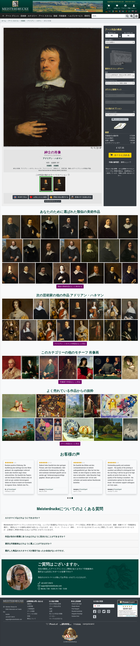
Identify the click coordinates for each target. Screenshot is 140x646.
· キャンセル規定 (32, 614)
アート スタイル (45, 16)
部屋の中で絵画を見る (82, 197)
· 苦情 (28, 616)
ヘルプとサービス (75, 16)
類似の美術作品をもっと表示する (70, 286)
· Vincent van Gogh (76, 604)
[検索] (127, 16)
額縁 (55, 16)
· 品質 (50, 611)
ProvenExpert (15, 489)
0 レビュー (56, 201)
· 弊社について (31, 619)
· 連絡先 (29, 604)
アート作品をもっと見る (70, 444)
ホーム (4, 21)
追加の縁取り (109, 40)
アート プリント (12, 16)
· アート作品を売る (55, 606)
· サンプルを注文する (55, 619)
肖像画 (23, 21)
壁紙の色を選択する (60, 197)
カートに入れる (121, 155)
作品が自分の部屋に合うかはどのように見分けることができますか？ (35, 536)
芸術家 (23, 16)
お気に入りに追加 (39, 197)
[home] (3, 16)
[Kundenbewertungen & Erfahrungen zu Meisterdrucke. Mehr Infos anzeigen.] (127, 608)
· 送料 (50, 609)
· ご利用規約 (30, 609)
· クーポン (52, 616)
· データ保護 (30, 611)
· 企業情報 (30, 606)
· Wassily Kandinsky (76, 611)
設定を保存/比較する (121, 119)
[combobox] (120, 42)
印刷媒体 (62, 16)
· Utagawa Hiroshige (76, 614)
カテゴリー (32, 16)
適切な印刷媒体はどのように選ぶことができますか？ (28, 543)
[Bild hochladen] (136, 16)
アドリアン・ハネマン (34, 21)
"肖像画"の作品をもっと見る (70, 382)
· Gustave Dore (75, 616)
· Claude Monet (75, 606)
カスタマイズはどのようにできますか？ (22, 518)
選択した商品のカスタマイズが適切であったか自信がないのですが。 (35, 551)
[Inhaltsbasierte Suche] (131, 16)
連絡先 (87, 16)
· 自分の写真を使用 (55, 604)
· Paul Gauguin (75, 609)
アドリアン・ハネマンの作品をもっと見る (70, 344)
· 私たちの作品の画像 (55, 614)
